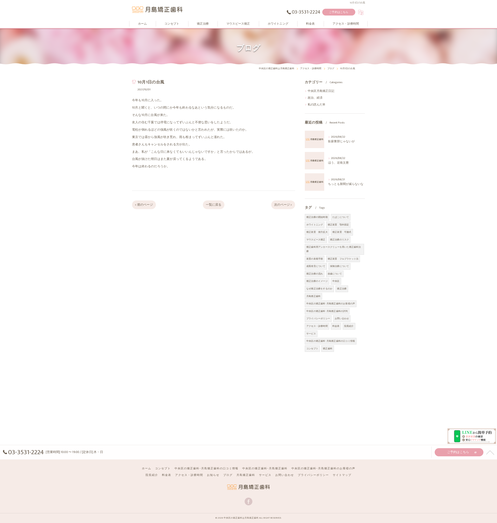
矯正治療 (342, 289)
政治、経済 (315, 98)
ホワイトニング (314, 225)
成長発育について (315, 266)
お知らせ (213, 475)
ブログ (228, 475)
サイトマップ (342, 475)
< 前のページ (144, 204)
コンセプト (312, 348)
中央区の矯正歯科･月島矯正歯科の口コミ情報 (330, 341)
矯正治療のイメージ (317, 281)
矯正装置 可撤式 (341, 232)
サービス (311, 334)
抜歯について (335, 274)
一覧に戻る (214, 204)
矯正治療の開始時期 (317, 217)
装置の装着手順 (314, 259)
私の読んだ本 (316, 104)
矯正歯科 (327, 348)
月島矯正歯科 (313, 296)
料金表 (336, 326)
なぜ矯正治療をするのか (319, 289)
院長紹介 (349, 326)
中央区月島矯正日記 (321, 91)
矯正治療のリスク (339, 240)
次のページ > (283, 204)
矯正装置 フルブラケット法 (343, 259)
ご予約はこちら (338, 12)
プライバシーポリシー (318, 318)
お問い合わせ (342, 318)
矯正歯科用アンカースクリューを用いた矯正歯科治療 (333, 249)
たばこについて (340, 217)
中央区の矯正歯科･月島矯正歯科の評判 (327, 311)
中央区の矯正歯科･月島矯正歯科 (265, 468)
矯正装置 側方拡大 (317, 232)
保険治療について (339, 266)
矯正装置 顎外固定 (338, 225)
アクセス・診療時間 (317, 326)
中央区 (336, 281)
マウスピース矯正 (315, 240)
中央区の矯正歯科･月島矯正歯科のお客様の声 (330, 304)
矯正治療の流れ (314, 274)
